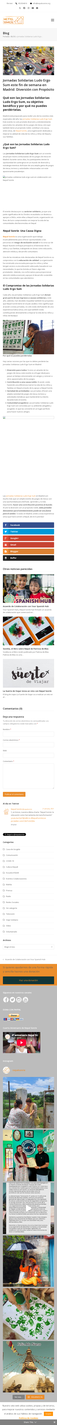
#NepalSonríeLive (18, 821)
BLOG (13, 36)
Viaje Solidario (12, 920)
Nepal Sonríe (21, 131)
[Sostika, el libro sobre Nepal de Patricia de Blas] (28, 631)
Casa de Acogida (13, 849)
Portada (6, 36)
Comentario (8, 761)
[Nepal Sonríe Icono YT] (25, 999)
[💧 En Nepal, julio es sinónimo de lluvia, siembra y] (28, 1261)
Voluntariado (11, 931)
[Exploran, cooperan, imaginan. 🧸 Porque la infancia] (28, 1314)
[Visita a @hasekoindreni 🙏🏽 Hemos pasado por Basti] (28, 1102)
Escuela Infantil (12, 872)
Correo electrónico (11, 740)
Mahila (9, 884)
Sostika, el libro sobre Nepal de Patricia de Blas (25, 648)
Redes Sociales (12, 902)
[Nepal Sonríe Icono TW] (12, 999)
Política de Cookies (28, 1418)
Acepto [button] (48, 1414)
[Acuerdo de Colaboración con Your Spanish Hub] (28, 588)
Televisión (10, 914)
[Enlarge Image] (28, 60)
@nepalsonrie (27, 809)
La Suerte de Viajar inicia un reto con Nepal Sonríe (27, 691)
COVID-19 (10, 861)
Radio (8, 896)
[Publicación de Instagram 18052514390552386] (28, 1208)
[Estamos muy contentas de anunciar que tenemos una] (28, 1155)
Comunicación (12, 855)
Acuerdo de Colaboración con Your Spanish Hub (26, 606)
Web (5, 750)
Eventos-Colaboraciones (16, 878)
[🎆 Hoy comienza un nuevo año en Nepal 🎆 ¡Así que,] (28, 1366)
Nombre (7, 729)
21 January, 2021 (48, 809)
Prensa (9, 890)
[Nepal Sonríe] (6, 814)
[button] (52, 20)
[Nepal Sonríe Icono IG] (19, 999)
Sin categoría (11, 908)
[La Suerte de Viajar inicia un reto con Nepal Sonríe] (28, 673)
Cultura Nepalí (12, 867)
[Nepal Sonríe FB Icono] (6, 999)
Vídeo (8, 925)
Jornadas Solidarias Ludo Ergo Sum (37, 119)
